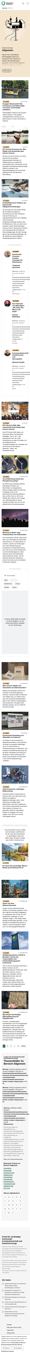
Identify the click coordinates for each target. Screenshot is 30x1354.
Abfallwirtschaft (8, 1186)
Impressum (10, 1330)
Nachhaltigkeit (8, 1177)
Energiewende (8, 1179)
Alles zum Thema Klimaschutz (13, 1159)
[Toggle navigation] (27, 3)
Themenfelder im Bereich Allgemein (14, 1060)
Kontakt (9, 1324)
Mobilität (6, 587)
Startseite (4, 8)
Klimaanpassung (9, 1181)
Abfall (5, 580)
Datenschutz (11, 1333)
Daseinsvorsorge (9, 1173)
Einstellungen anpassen (7, 1351)
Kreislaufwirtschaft (9, 1184)
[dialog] (15, 1344)
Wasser (14, 587)
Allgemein (13, 580)
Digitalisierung (8, 583)
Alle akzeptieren (18, 1348)
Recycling (7, 1188)
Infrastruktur (7, 1168)
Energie (18, 583)
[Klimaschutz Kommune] (7, 3)
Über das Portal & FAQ (14, 1327)
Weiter (23, 1046)
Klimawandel (8, 1170)
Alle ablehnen (6, 1348)
